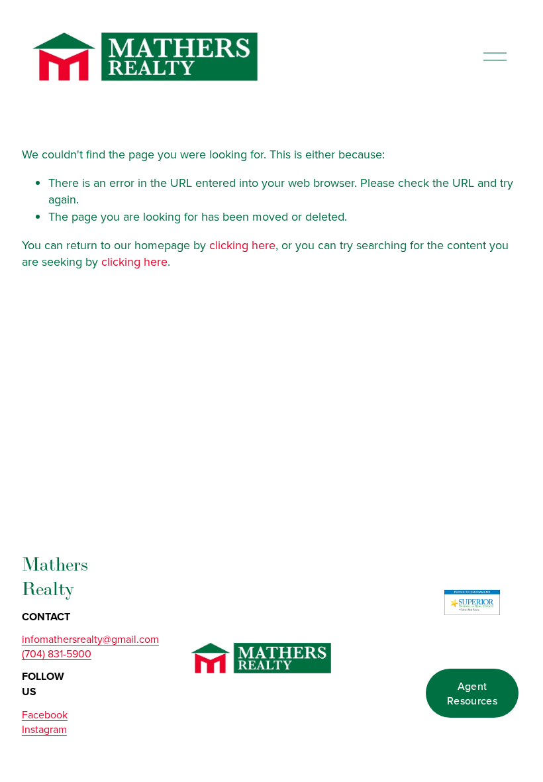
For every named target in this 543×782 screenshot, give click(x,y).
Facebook (45, 714)
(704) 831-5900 (56, 653)
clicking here (242, 245)
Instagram (44, 729)
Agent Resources (472, 693)
